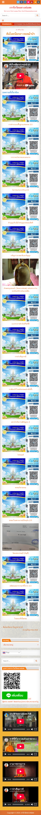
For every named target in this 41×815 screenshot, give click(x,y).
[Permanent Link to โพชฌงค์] (20, 438)
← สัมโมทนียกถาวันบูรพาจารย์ (12, 627)
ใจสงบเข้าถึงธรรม (20, 619)
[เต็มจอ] (35, 729)
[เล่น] (5, 729)
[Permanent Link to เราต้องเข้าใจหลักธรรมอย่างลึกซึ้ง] (20, 373)
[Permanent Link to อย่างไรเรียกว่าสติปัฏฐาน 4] (20, 406)
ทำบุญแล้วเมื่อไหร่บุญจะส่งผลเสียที (20, 223)
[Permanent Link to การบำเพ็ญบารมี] (20, 340)
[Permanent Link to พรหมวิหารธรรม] (20, 471)
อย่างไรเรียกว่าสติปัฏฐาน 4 (20, 422)
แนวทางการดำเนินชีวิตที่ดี (20, 324)
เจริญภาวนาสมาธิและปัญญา (21, 255)
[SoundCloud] (35, 2)
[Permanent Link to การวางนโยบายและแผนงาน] (20, 141)
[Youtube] (31, 2)
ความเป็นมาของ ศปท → (31, 630)
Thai (7, 653)
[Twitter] (18, 2)
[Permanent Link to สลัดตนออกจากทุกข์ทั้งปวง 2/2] (20, 569)
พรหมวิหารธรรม (20, 488)
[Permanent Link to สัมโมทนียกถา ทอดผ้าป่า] (20, 48)
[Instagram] (25, 2)
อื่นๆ (23, 30)
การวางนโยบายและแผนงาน (20, 157)
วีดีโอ (19, 30)
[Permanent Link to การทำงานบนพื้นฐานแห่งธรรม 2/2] (20, 108)
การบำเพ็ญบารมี (20, 357)
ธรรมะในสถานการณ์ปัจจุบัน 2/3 (20, 520)
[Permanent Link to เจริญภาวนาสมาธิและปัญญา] (20, 239)
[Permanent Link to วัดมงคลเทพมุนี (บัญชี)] (20, 537)
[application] (20, 721)
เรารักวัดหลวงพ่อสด (20, 7)
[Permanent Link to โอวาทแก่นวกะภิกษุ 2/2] (20, 173)
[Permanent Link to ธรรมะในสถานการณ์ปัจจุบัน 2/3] (20, 504)
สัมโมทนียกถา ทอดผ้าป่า (20, 34)
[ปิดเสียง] (32, 729)
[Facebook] (21, 2)
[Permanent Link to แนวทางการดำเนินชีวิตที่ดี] (20, 307)
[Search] (38, 2)
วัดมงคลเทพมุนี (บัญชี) (20, 553)
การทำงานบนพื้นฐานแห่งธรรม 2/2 (20, 124)
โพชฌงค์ (20, 455)
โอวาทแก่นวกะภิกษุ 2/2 (20, 190)
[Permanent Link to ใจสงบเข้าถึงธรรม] (20, 602)
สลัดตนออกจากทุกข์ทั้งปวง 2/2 (20, 586)
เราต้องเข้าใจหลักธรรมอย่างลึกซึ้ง (20, 389)
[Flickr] (28, 2)
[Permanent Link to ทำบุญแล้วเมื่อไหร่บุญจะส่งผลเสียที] (20, 206)
